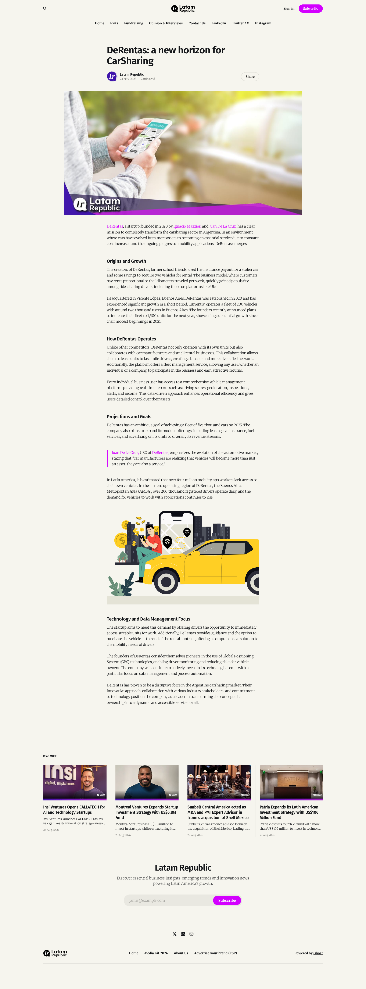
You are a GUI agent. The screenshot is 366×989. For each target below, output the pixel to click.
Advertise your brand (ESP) (215, 953)
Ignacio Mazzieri (187, 226)
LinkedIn (219, 23)
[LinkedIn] (183, 934)
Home (99, 23)
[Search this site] (45, 8)
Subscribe (310, 9)
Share (250, 77)
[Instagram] (191, 934)
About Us (181, 953)
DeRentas (115, 226)
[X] (174, 934)
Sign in (288, 8)
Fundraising (133, 23)
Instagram (263, 23)
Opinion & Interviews (166, 23)
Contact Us (197, 23)
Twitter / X (240, 23)
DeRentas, (160, 452)
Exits (114, 23)
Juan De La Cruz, (223, 226)
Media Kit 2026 (156, 953)
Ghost (318, 953)
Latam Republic (132, 74)
